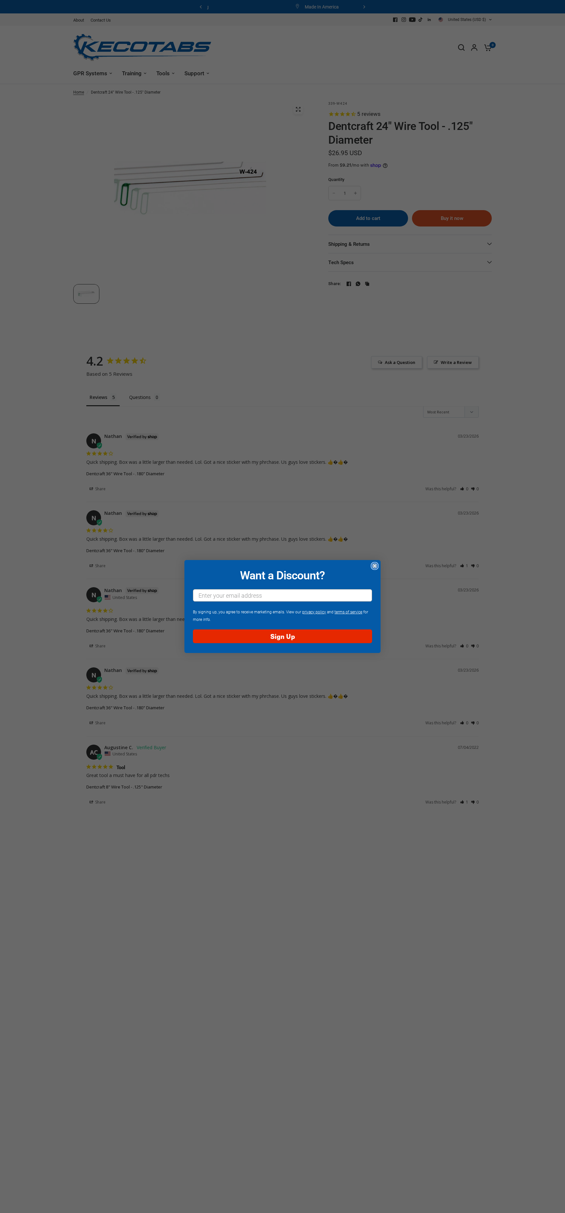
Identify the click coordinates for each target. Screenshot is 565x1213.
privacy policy (314, 611)
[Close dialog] (374, 566)
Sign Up (282, 636)
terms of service (348, 611)
